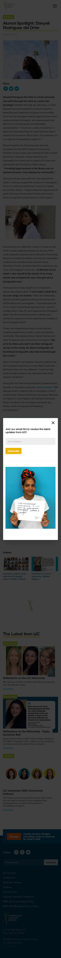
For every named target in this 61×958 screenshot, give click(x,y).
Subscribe (13, 450)
